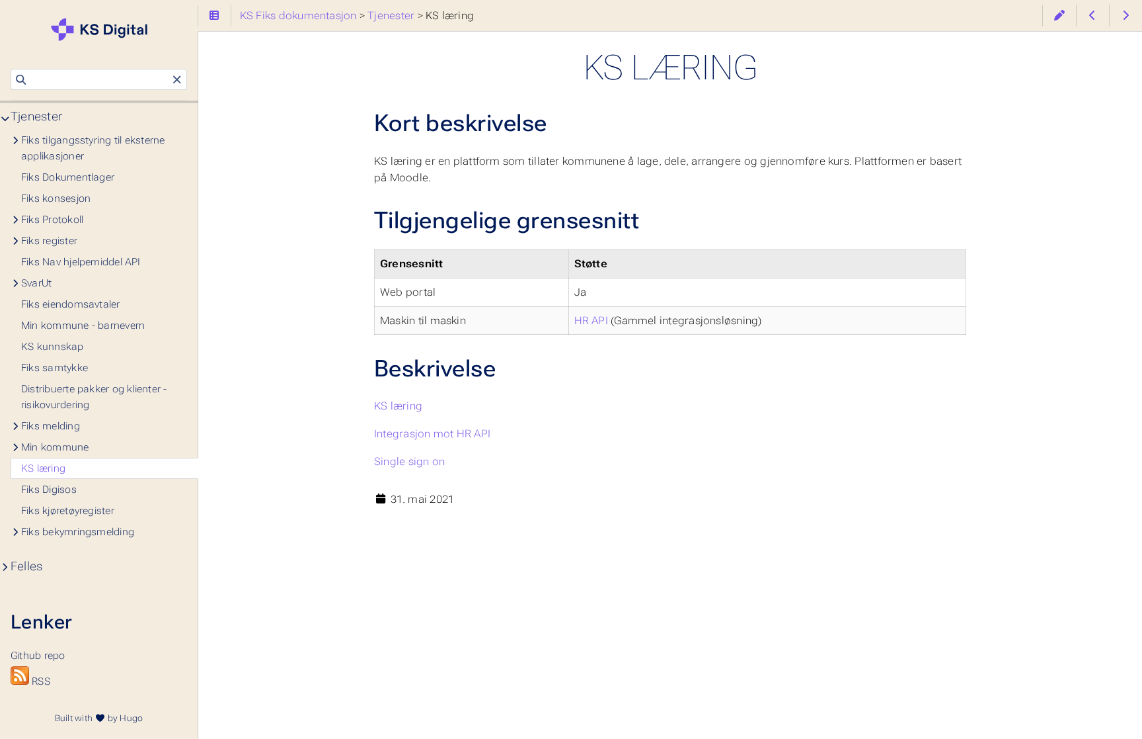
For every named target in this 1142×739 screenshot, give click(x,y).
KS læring (398, 406)
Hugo (131, 718)
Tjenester (36, 116)
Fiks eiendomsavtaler (70, 304)
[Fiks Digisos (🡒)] (1126, 15)
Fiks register (49, 241)
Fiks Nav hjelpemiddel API (81, 262)
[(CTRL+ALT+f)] (21, 80)
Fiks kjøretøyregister (67, 511)
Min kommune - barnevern (83, 325)
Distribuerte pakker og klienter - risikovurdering (94, 397)
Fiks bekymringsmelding (77, 532)
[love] (100, 718)
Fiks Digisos (49, 490)
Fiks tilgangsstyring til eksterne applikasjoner (93, 148)
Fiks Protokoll (52, 220)
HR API (591, 320)
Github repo (41, 636)
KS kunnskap (52, 347)
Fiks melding (50, 426)
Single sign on (409, 461)
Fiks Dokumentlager (67, 177)
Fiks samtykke (54, 368)
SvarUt (36, 283)
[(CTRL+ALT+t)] (214, 15)
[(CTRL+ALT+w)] (1059, 15)
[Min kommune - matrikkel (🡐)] (1093, 15)
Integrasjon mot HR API (432, 433)
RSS (39, 681)
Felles (26, 566)
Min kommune (55, 447)
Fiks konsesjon (56, 198)
